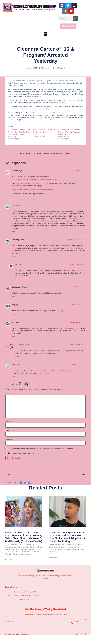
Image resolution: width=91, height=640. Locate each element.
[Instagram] (74, 5)
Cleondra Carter (57, 153)
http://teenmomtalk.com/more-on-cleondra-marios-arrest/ (36, 179)
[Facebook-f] (72, 634)
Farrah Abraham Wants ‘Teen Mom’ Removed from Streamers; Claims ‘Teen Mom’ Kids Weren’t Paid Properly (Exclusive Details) (23, 537)
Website (8, 440)
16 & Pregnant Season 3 (41, 153)
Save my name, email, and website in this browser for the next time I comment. (40, 448)
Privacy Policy (25, 600)
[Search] (75, 18)
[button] (45, 34)
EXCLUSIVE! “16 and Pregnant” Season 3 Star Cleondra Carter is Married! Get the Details (19, 132)
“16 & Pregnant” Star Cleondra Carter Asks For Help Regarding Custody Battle (69, 132)
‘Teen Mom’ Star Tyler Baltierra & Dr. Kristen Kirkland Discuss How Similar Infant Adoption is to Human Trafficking (67, 537)
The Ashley (19, 345)
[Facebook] (62, 5)
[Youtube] (71, 11)
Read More (8, 559)
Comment (10, 393)
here (63, 102)
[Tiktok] (65, 11)
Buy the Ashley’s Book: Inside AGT (25, 592)
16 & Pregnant (60, 68)
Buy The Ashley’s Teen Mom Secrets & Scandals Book (25, 596)
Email (8, 431)
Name (8, 422)
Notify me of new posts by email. (21, 453)
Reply (13, 197)
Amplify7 (12, 634)
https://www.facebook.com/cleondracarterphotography (33, 190)
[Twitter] (68, 5)
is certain (33, 92)
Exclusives (67, 153)
